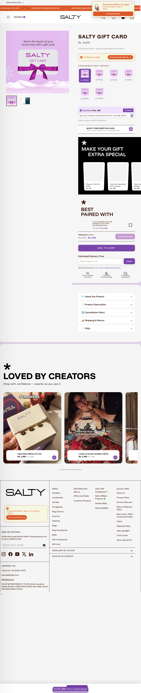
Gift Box (55, 502)
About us (121, 493)
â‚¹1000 (114, 80)
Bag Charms (57, 511)
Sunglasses (57, 507)
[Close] (132, 3)
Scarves (56, 516)
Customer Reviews (82, 500)
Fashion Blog (101, 503)
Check (129, 261)
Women (18, 17)
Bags (54, 525)
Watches (56, 521)
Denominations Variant (93, 66)
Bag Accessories (59, 530)
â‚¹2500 (99, 98)
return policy (100, 268)
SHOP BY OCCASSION (62, 556)
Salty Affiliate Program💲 (101, 497)
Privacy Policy (123, 497)
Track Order (122, 535)
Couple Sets (57, 497)
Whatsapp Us (8, 579)
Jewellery (56, 493)
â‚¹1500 (99, 80)
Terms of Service (124, 502)
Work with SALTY (124, 540)
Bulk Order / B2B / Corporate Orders (125, 515)
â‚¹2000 (85, 80)
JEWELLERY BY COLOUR (63, 550)
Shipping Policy (124, 526)
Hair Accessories (59, 539)
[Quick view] (54, 457)
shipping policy (114, 268)
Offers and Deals (81, 496)
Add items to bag (125, 236)
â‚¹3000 (85, 98)
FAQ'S (119, 521)
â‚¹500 (128, 80)
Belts (54, 535)
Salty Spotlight (101, 508)
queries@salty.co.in (10, 575)
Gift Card (56, 544)
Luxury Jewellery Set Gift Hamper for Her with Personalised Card (102, 223)
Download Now (119, 57)
